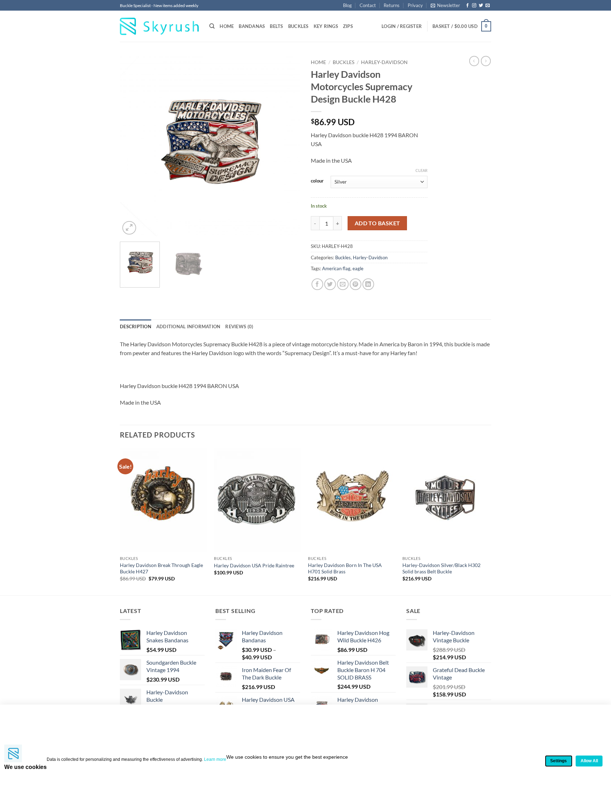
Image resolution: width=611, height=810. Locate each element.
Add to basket (377, 223)
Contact (368, 5)
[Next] (287, 146)
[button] (445, 5)
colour (317, 181)
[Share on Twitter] (330, 284)
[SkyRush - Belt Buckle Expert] (159, 26)
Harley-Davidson (384, 62)
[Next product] (474, 61)
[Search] (212, 26)
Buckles (298, 26)
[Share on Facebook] (317, 284)
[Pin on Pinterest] (355, 284)
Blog (347, 5)
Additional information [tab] (188, 326)
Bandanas (252, 26)
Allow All (589, 760)
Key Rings (326, 26)
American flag (336, 268)
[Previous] (132, 146)
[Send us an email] (487, 5)
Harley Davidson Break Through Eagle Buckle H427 (161, 568)
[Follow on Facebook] (467, 5)
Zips (348, 26)
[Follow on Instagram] (474, 5)
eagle (358, 268)
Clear (421, 170)
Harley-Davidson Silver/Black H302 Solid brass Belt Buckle (441, 568)
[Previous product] (486, 61)
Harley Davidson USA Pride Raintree (254, 565)
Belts (276, 26)
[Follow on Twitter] (481, 5)
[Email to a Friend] (343, 284)
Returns (392, 5)
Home (227, 26)
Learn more (215, 759)
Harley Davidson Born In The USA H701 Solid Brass (345, 568)
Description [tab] (135, 326)
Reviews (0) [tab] (239, 326)
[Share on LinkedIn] (368, 284)
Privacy (415, 5)
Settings (558, 760)
